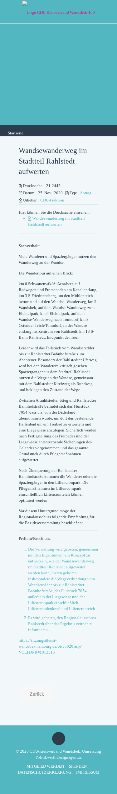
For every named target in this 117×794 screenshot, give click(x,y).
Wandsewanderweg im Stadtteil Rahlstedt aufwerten (53, 160)
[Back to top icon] (58, 738)
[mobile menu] (108, 11)
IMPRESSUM (88, 772)
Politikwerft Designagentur (58, 757)
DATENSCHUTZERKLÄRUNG (44, 772)
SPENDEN (78, 766)
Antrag (85, 193)
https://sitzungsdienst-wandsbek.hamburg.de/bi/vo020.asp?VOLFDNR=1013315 (50, 646)
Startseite (15, 133)
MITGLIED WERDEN (45, 766)
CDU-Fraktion (52, 200)
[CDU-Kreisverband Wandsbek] (58, 12)
